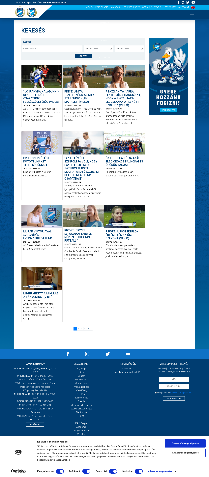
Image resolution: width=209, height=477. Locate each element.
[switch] (86, 471)
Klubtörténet (81, 397)
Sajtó (104, 92)
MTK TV (89, 7)
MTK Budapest (81, 387)
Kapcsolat (183, 7)
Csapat (104, 40)
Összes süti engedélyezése (185, 443)
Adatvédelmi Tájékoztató (127, 372)
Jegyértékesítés (131, 7)
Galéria (104, 75)
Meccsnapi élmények (81, 405)
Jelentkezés (104, 58)
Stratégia (81, 394)
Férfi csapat (101, 7)
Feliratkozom (174, 398)
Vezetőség (81, 390)
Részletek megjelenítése (160, 471)
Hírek (104, 32)
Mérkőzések (104, 49)
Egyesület (170, 7)
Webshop (147, 7)
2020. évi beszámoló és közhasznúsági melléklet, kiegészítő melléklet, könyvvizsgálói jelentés (35, 387)
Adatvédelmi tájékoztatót (181, 392)
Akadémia (115, 7)
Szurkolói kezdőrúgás (81, 408)
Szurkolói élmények (104, 84)
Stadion (158, 7)
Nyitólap (104, 23)
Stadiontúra (81, 412)
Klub (104, 66)
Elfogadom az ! (175, 392)
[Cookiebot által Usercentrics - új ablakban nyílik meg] (18, 471)
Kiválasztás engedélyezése (185, 452)
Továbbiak (35, 424)
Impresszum (127, 368)
